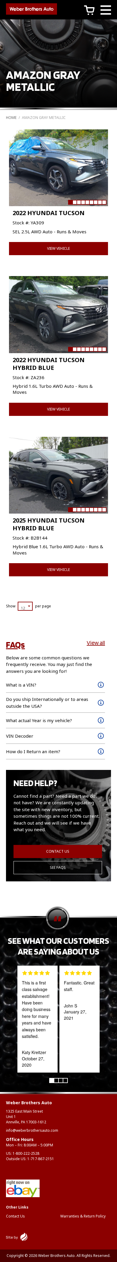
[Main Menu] (105, 10)
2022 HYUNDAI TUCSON (49, 213)
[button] (70, 202)
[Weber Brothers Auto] (31, 10)
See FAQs (58, 867)
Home (11, 117)
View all (96, 642)
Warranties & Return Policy (83, 1216)
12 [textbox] (23, 608)
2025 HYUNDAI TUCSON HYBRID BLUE (49, 524)
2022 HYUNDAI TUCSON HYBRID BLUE (49, 364)
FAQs (15, 644)
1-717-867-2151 (40, 1158)
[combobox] (25, 606)
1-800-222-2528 (26, 1153)
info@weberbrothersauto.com (32, 1130)
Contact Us (57, 851)
